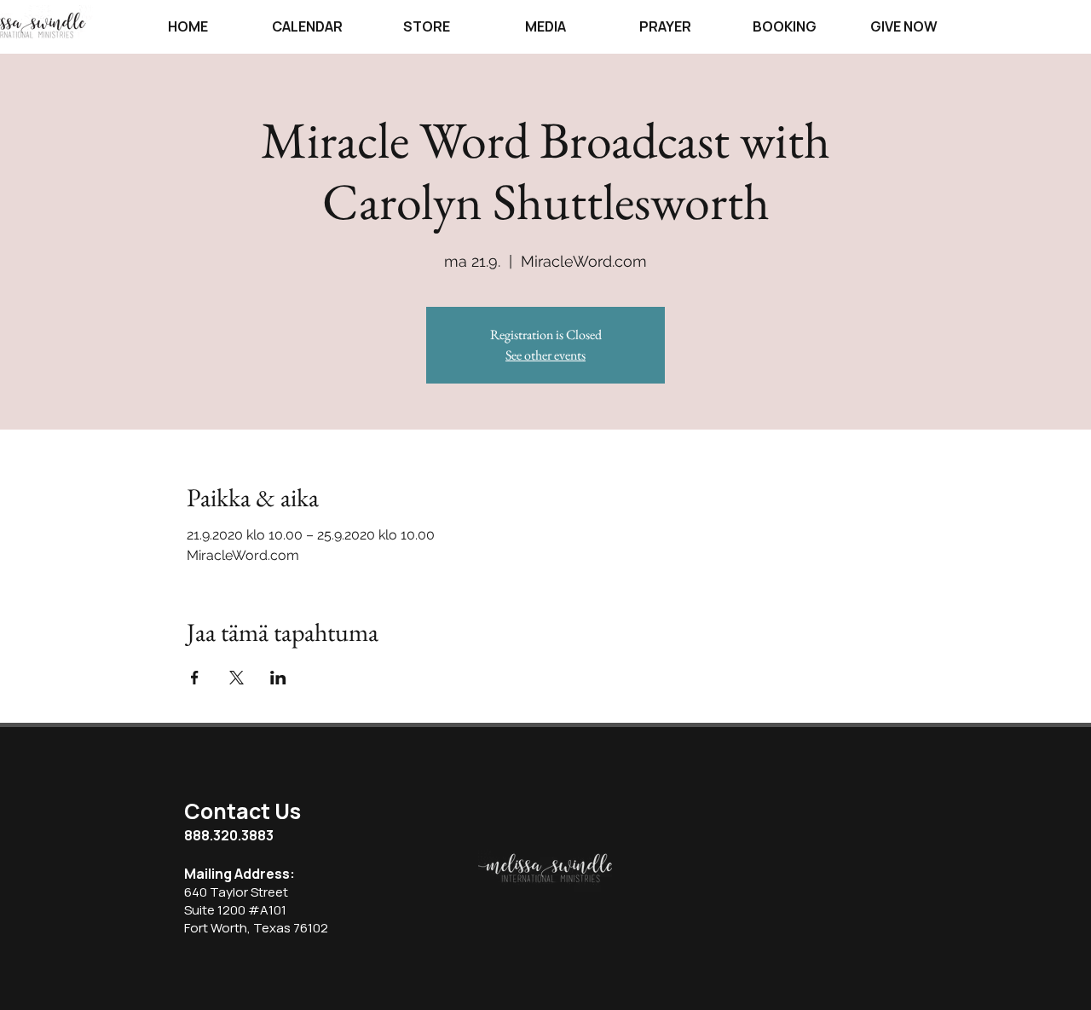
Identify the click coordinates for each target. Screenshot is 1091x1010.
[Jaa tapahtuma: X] (236, 677)
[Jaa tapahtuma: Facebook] (195, 677)
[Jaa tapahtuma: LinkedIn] (278, 677)
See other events (545, 355)
